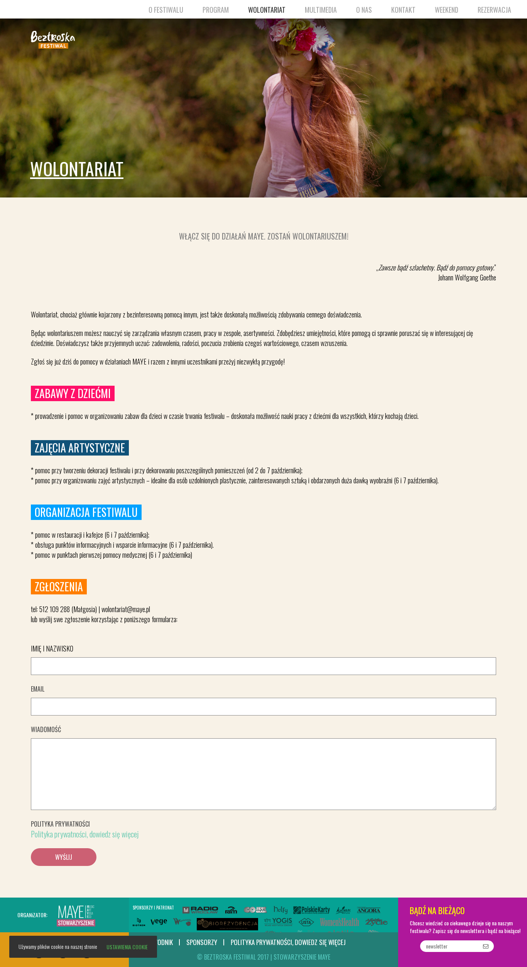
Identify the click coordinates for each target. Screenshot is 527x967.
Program (216, 10)
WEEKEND (446, 10)
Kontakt (403, 10)
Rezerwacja (494, 10)
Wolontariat (266, 10)
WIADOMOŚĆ (46, 729)
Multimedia (321, 10)
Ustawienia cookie (127, 947)
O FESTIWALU (166, 10)
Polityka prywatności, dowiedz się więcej (85, 834)
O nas (364, 10)
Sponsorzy (201, 942)
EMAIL (37, 689)
